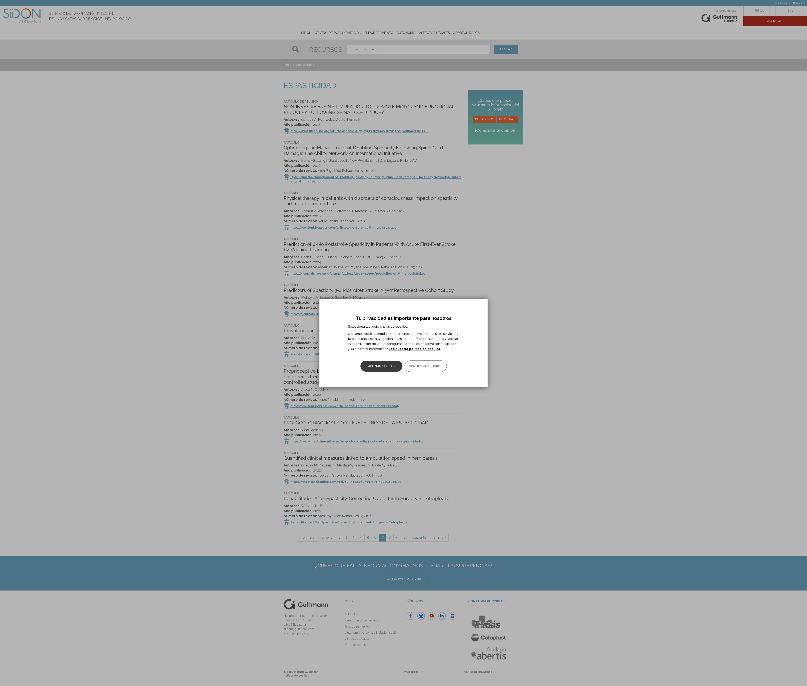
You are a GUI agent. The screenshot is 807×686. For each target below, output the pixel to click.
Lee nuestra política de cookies (414, 349)
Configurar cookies (426, 366)
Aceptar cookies (381, 366)
